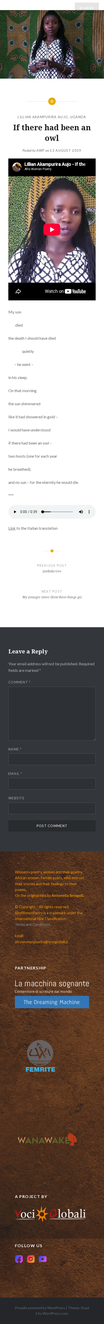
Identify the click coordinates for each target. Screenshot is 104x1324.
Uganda (78, 117)
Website (16, 798)
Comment (19, 682)
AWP (40, 150)
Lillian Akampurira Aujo (43, 117)
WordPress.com (55, 1313)
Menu (89, 8)
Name (15, 749)
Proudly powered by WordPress (40, 1308)
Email (15, 774)
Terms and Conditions (32, 924)
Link (12, 528)
